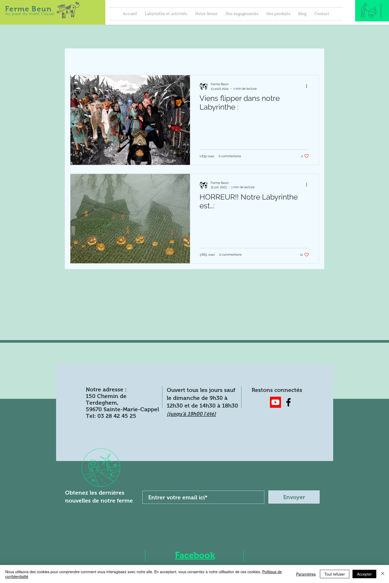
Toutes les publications (92, 58)
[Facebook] (288, 402)
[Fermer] (382, 574)
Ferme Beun (28, 9)
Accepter (364, 574)
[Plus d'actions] (308, 86)
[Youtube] (275, 402)
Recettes (168, 58)
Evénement (199, 58)
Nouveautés (137, 58)
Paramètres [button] (306, 574)
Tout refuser (334, 574)
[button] (381, 11)
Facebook (195, 555)
